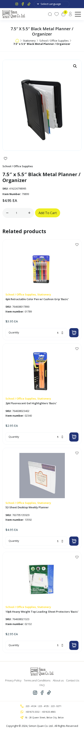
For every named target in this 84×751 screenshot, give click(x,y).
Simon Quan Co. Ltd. (41, 726)
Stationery (29, 40)
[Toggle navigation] (78, 14)
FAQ (42, 685)
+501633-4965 (49, 712)
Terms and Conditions (37, 680)
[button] (75, 66)
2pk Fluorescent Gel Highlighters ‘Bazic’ (31, 403)
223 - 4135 (43, 706)
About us (58, 680)
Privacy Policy (13, 680)
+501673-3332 (33, 712)
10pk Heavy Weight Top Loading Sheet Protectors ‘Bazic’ (42, 611)
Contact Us (72, 680)
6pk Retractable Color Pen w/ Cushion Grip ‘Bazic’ (37, 299)
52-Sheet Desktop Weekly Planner (27, 507)
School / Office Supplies (54, 40)
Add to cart (48, 213)
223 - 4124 (31, 706)
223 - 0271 (56, 706)
